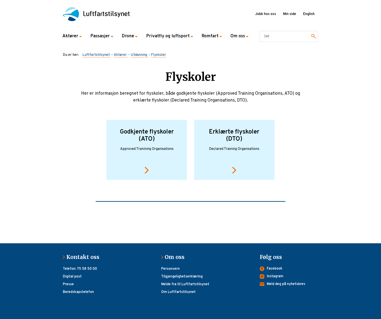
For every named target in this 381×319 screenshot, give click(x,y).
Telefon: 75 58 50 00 (80, 269)
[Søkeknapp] (313, 36)
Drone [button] (128, 36)
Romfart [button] (210, 36)
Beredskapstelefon (78, 292)
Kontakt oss (84, 257)
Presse (68, 284)
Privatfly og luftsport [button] (168, 36)
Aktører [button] (70, 36)
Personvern (170, 269)
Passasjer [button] (100, 36)
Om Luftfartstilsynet (178, 292)
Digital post (72, 276)
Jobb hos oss (265, 14)
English (309, 14)
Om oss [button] (237, 36)
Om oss (176, 257)
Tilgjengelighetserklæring (182, 276)
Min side (289, 14)
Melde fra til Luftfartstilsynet (185, 284)
